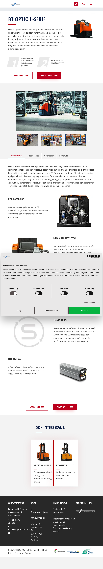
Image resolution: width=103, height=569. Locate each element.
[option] (28, 140)
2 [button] (52, 148)
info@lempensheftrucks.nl (20, 529)
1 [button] (50, 148)
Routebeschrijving (39, 512)
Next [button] (89, 141)
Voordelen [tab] (49, 155)
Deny (19, 310)
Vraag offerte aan (49, 75)
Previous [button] (14, 141)
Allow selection (51, 310)
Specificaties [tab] (33, 155)
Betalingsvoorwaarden (64, 518)
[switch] (38, 293)
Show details (89, 303)
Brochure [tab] (63, 155)
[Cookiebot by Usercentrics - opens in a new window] (89, 256)
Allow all (84, 310)
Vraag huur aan (21, 75)
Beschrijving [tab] (16, 155)
